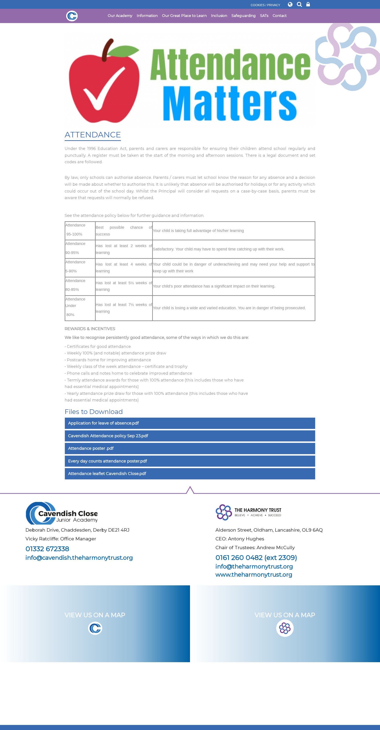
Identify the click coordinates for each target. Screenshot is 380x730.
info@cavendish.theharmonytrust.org (79, 557)
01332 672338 (47, 549)
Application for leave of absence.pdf (103, 423)
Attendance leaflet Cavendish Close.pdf (107, 473)
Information (147, 16)
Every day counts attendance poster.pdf (107, 461)
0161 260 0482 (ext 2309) (256, 558)
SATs (264, 16)
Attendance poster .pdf (90, 448)
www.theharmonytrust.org (254, 574)
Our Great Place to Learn (184, 16)
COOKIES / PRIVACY (265, 5)
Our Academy (120, 16)
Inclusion (219, 16)
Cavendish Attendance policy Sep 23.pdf (108, 435)
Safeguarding (244, 16)
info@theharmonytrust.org (254, 566)
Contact (280, 16)
